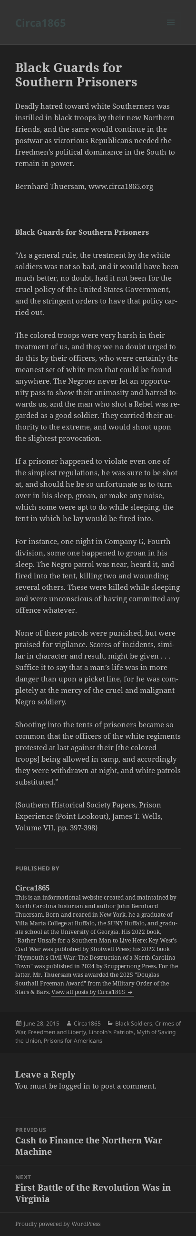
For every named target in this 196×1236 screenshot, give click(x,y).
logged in (74, 1085)
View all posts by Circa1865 (89, 992)
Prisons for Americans (73, 1041)
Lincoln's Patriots (111, 1032)
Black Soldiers (133, 1023)
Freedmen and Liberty (57, 1032)
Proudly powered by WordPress (57, 1224)
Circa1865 (40, 22)
